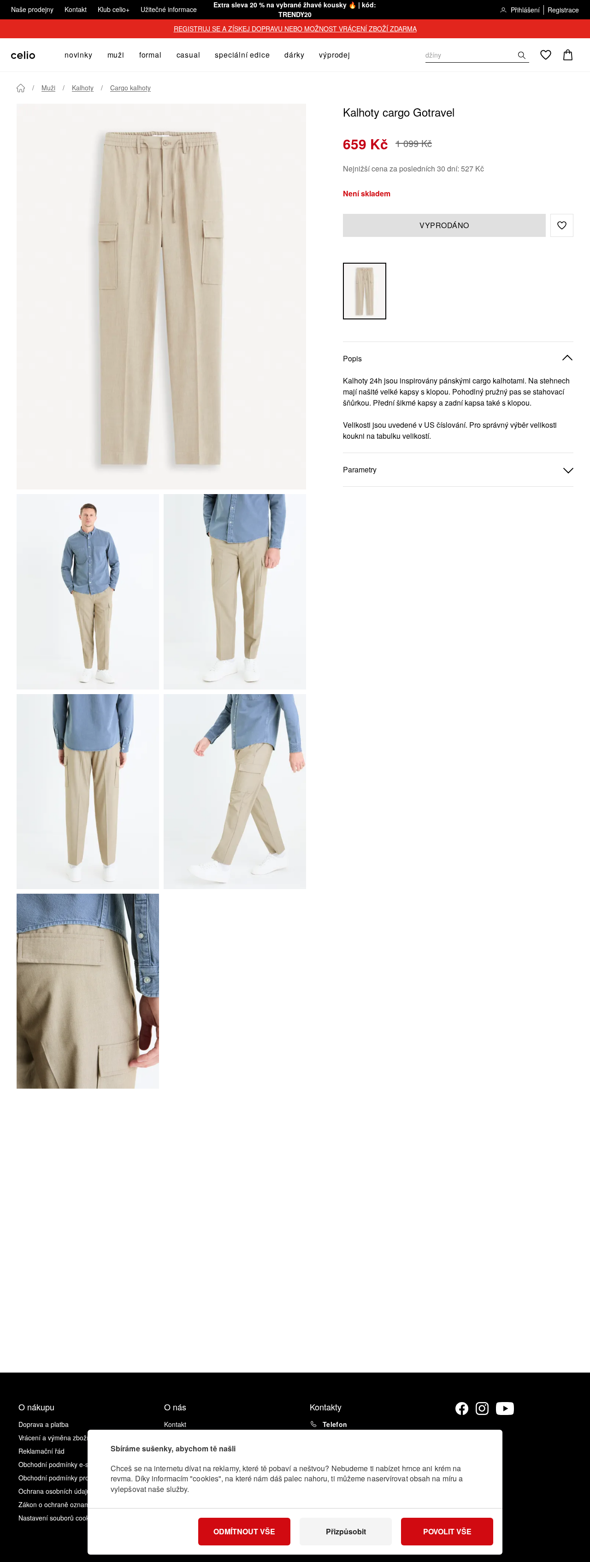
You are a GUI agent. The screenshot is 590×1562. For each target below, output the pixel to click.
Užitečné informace (169, 9)
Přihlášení (525, 9)
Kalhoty (83, 87)
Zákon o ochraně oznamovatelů (64, 1504)
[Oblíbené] (545, 54)
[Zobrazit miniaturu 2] (235, 591)
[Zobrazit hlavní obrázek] (161, 296)
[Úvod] (21, 88)
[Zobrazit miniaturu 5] (88, 991)
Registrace (563, 9)
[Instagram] (482, 1408)
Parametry (360, 469)
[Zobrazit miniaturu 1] (88, 591)
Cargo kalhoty (130, 87)
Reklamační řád (41, 1451)
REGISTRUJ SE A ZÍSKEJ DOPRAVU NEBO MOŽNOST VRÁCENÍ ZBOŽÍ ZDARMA (295, 28)
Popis (352, 358)
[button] (561, 225)
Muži (48, 87)
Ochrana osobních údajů (54, 1491)
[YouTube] (505, 1408)
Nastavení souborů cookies (58, 1517)
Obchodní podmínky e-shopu (60, 1464)
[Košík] (567, 54)
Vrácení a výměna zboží (53, 1437)
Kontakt (76, 9)
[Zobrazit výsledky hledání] (521, 55)
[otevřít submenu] (95, 54)
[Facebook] (461, 1408)
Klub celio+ (114, 9)
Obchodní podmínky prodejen (61, 1477)
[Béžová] (364, 291)
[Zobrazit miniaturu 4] (235, 791)
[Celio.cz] (23, 55)
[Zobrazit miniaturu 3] (88, 791)
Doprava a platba (43, 1424)
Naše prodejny (32, 9)
